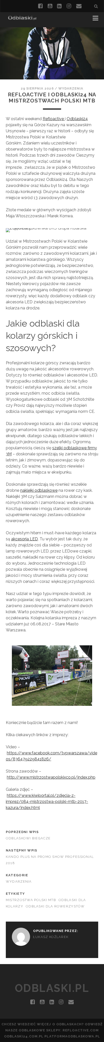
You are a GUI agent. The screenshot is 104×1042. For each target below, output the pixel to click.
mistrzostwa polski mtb (31, 900)
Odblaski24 (77, 118)
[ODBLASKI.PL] (22, 18)
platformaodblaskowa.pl (72, 1036)
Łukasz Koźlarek (51, 937)
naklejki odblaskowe (39, 490)
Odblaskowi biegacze (28, 838)
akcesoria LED (24, 539)
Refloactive (54, 118)
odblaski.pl (52, 988)
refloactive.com (81, 1030)
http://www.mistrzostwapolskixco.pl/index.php (51, 777)
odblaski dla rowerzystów (55, 906)
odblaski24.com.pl (24, 1036)
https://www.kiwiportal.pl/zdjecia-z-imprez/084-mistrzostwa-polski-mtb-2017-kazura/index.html (47, 801)
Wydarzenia (70, 88)
